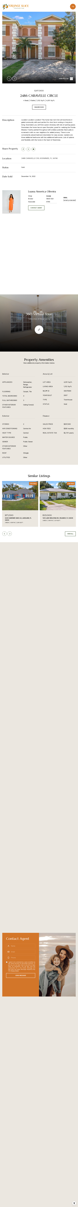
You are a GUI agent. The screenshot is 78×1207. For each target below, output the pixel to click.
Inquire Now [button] (39, 107)
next (14, 78)
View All (70, 534)
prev (9, 78)
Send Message (20, 975)
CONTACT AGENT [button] (36, 208)
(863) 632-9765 (50, 200)
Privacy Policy (15, 971)
